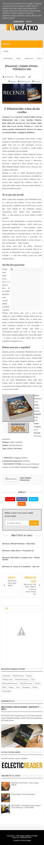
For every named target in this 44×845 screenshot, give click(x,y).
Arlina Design (26, 840)
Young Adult (6, 691)
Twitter (34, 499)
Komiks (37, 683)
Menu (8, 44)
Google (11, 499)
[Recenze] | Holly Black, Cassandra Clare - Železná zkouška (21, 558)
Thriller (35, 687)
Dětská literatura (18, 676)
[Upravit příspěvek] (29, 76)
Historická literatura (21, 679)
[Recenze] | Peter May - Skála (12, 583)
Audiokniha (6, 676)
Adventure (18, 448)
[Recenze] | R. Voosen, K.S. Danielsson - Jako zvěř (20, 566)
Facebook (22, 499)
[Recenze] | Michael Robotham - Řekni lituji (18, 544)
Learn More (18, 22)
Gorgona (37, 427)
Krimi (4, 687)
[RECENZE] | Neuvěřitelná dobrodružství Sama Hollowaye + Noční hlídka (25, 806)
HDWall (23, 837)
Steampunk (26, 687)
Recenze (37, 81)
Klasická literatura (26, 683)
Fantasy (13, 81)
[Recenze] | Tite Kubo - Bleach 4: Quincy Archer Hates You (30, 589)
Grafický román (7, 679)
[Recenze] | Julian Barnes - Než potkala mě (18, 551)
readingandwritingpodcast (12, 461)
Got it (29, 22)
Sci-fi (18, 687)
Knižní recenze (24, 81)
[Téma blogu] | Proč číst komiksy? (23, 794)
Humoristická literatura (10, 683)
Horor (33, 679)
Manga (11, 687)
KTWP (28, 837)
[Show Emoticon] (7, 608)
